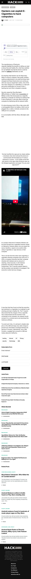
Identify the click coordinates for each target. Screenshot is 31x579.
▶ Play (11, 52)
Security (13, 7)
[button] (2, 2)
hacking (4, 338)
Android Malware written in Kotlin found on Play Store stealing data (13, 494)
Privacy (22, 338)
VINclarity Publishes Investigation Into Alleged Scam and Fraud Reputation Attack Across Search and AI (15, 447)
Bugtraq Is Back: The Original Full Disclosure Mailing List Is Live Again (14, 458)
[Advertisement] (15, 135)
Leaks (9, 526)
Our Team (13, 565)
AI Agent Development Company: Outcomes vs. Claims (15, 383)
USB (19, 341)
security (4, 341)
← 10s (5, 52)
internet (11, 338)
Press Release (5, 409)
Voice (4, 55)
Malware (8, 490)
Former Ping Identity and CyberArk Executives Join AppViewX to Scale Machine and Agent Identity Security (15, 424)
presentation (23, 94)
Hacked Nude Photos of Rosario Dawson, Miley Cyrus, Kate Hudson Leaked (14, 531)
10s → (17, 52)
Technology (12, 341)
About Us (13, 563)
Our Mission (14, 570)
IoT (16, 338)
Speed (23, 51)
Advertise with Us (15, 574)
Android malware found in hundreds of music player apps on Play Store (15, 512)
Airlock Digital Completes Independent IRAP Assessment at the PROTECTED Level (14, 413)
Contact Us (14, 568)
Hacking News (5, 7)
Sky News (17, 115)
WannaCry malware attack (10, 246)
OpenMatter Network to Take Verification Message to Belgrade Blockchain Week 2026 (14, 435)
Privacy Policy (14, 572)
